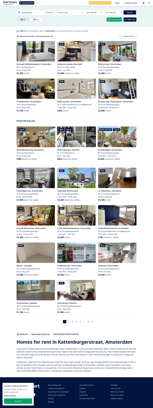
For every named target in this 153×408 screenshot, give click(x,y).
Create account (131, 3)
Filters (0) (131, 19)
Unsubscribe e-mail (87, 398)
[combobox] (29, 12)
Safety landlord (117, 398)
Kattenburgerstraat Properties (66, 334)
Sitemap (51, 402)
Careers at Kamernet (56, 388)
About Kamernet (54, 385)
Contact (82, 388)
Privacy (50, 398)
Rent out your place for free (100, 3)
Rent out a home (117, 392)
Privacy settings (10, 395)
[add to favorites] (51, 44)
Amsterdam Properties (40, 334)
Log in (117, 3)
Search (130, 12)
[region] (18, 394)
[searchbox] (32, 12)
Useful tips (83, 395)
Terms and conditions (56, 395)
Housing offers (27, 3)
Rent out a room (117, 395)
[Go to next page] (92, 321)
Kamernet (24, 334)
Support (82, 392)
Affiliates (114, 385)
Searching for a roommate (58, 392)
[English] (143, 3)
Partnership (115, 388)
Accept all (18, 401)
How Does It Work (86, 385)
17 (88, 321)
